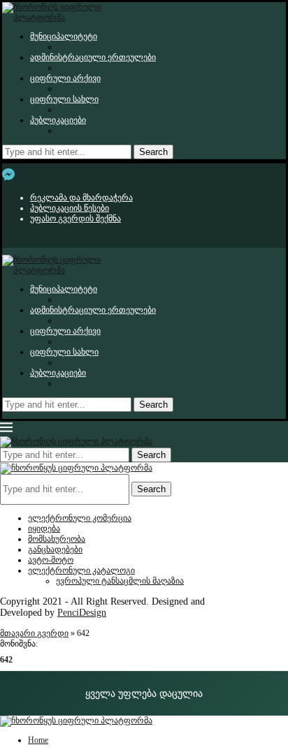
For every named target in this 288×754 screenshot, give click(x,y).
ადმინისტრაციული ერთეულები (93, 57)
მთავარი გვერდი (34, 633)
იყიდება (44, 528)
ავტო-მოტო (50, 560)
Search (153, 152)
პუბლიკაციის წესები (69, 208)
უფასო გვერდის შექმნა (75, 218)
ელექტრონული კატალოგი (81, 570)
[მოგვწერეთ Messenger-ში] (8, 175)
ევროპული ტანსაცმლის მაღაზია (120, 581)
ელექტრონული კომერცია (79, 518)
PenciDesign (81, 612)
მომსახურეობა (56, 539)
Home (38, 740)
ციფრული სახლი (64, 99)
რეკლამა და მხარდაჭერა (81, 197)
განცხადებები (55, 549)
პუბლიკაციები (58, 120)
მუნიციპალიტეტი (63, 36)
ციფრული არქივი (65, 78)
